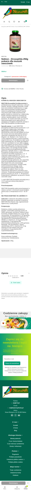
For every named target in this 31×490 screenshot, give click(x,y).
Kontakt (23, 2)
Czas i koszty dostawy (15, 441)
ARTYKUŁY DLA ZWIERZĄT (16, 26)
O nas (28, 2)
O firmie (15, 428)
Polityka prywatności (15, 457)
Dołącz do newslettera (12, 363)
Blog (15, 430)
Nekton (3, 56)
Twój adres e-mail (9, 359)
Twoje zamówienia (15, 470)
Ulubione (15, 475)
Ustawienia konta (15, 472)
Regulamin (15, 454)
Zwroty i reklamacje (15, 446)
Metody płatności (15, 438)
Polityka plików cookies (15, 462)
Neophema (4, 26)
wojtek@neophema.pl (16, 408)
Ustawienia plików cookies (15, 459)
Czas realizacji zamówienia (15, 443)
